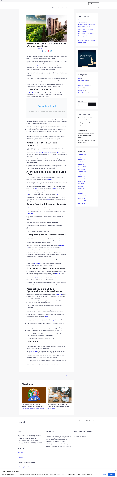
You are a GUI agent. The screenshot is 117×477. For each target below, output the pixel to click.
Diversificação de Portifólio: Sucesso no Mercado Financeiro (58, 405)
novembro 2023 (82, 203)
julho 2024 (81, 184)
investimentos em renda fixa (44, 152)
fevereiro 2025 (82, 167)
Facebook (20, 452)
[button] (93, 3)
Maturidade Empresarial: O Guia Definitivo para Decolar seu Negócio (86, 36)
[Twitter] (45, 51)
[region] (58, 473)
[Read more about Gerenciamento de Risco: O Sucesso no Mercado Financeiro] (34, 394)
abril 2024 (81, 191)
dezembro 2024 (82, 171)
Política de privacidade (23, 467)
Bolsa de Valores (25, 408)
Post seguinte (70, 376)
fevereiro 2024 (82, 196)
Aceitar (111, 474)
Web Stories (88, 421)
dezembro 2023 (82, 201)
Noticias (80, 88)
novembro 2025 (82, 157)
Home (75, 421)
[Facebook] (42, 51)
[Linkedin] (51, 51)
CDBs (58, 152)
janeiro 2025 (81, 169)
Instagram (20, 457)
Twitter (19, 455)
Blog (48, 408)
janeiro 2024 (81, 198)
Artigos (81, 421)
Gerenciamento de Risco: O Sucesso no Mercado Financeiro (33, 405)
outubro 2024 (81, 176)
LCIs (36, 188)
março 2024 (81, 193)
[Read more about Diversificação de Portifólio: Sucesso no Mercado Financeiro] (60, 394)
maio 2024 (81, 188)
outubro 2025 (81, 159)
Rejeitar (104, 474)
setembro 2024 (82, 179)
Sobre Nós (95, 421)
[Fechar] (115, 470)
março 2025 (81, 164)
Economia (29, 48)
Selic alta (29, 207)
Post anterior (23, 376)
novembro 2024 (82, 174)
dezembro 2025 (82, 154)
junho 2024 (81, 186)
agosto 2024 (81, 181)
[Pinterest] (48, 51)
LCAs (54, 188)
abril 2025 (81, 162)
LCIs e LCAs (29, 80)
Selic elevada (40, 80)
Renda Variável (25, 410)
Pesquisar (80, 101)
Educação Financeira (34, 408)
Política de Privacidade (80, 436)
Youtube (20, 454)
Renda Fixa (35, 48)
